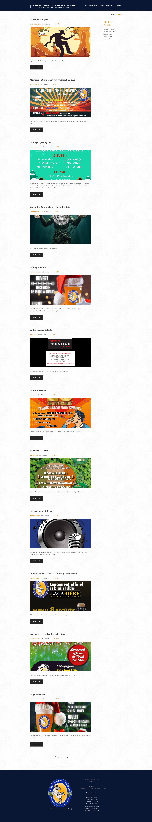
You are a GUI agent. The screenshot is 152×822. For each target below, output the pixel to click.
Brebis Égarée (107, 36)
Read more (36, 67)
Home (85, 5)
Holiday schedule (38, 267)
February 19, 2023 (35, 515)
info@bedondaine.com (92, 779)
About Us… (109, 5)
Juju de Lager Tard (109, 31)
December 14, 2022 (35, 699)
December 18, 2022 (35, 638)
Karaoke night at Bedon (41, 511)
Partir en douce (107, 34)
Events (102, 5)
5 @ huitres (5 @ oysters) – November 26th (50, 207)
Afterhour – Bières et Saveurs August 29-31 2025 (52, 80)
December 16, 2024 (35, 147)
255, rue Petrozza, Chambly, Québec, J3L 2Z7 (92, 788)
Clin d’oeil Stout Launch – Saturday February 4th (53, 573)
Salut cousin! (107, 39)
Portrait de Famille (108, 29)
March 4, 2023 (34, 455)
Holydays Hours (37, 694)
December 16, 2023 (35, 272)
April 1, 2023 (33, 395)
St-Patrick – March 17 (40, 450)
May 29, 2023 (33, 334)
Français (118, 5)
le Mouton (47, 24)
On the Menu (93, 5)
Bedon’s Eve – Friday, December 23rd (47, 634)
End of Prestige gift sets (41, 330)
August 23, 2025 (34, 84)
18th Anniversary (38, 390)
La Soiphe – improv (39, 19)
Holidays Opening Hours (41, 142)
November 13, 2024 (35, 211)
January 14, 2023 (34, 578)
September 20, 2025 (35, 24)
